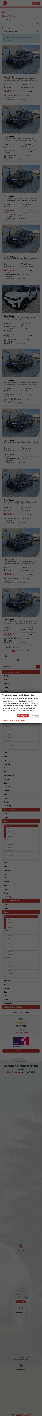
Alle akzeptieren (23, 716)
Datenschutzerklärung (9, 720)
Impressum (22, 720)
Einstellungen (35, 716)
